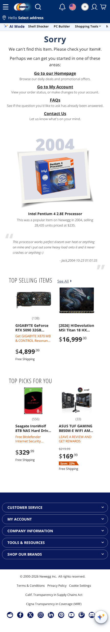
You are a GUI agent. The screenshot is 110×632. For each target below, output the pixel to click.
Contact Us (55, 113)
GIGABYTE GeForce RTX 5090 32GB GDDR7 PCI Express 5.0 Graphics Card (32, 327)
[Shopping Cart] (103, 6)
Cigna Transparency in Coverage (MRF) (54, 604)
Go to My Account (55, 87)
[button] (55, 18)
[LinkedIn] (51, 614)
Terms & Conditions (31, 585)
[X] (30, 614)
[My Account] (94, 6)
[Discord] (92, 614)
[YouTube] (71, 614)
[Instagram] (41, 614)
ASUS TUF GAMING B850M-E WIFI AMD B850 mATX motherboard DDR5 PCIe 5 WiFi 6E (76, 428)
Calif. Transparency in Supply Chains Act (53, 595)
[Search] (38, 7)
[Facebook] (20, 614)
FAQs (55, 100)
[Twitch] (81, 614)
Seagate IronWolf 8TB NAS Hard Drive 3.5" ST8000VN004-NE (32, 428)
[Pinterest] (61, 614)
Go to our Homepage (55, 73)
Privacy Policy (57, 585)
